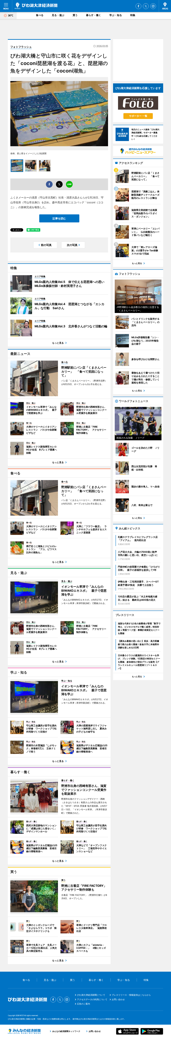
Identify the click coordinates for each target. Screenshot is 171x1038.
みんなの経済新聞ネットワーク (24, 1031)
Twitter (146, 6)
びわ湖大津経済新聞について (91, 995)
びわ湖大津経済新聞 (36, 6)
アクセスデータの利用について (92, 999)
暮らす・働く (93, 15)
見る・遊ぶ (58, 15)
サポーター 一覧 (138, 115)
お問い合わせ (118, 999)
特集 (132, 15)
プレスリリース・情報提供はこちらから (131, 995)
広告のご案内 (83, 1003)
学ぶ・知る (115, 15)
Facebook (138, 6)
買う (75, 15)
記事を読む (59, 218)
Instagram (153, 6)
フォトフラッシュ (21, 46)
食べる (39, 15)
